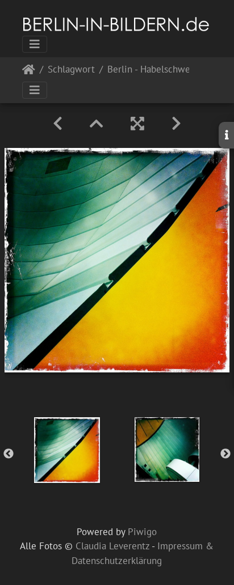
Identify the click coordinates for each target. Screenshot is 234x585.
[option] (67, 450)
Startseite (28, 72)
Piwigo (142, 531)
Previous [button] (8, 454)
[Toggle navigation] (34, 44)
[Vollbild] (137, 123)
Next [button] (225, 454)
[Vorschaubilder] (96, 123)
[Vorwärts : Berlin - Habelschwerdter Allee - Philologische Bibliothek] (176, 123)
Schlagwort (71, 70)
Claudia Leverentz (112, 546)
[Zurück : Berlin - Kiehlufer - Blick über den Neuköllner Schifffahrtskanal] (57, 123)
